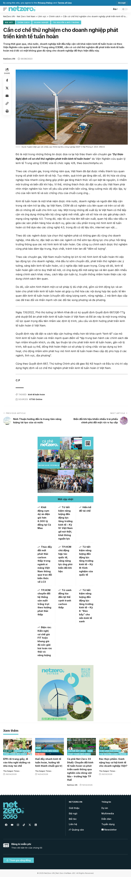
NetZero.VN (9, 59)
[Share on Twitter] (7, 88)
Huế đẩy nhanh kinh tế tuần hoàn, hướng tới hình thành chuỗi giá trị (48, 762)
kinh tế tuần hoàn (36, 394)
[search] (109, 9)
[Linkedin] (36, 825)
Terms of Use (65, 3)
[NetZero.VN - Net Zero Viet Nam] (22, 9)
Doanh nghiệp (41, 22)
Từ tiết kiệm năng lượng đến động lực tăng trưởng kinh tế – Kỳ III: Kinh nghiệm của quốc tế (86, 560)
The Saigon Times (11, 771)
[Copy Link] (7, 103)
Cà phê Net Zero (76, 751)
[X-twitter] (30, 825)
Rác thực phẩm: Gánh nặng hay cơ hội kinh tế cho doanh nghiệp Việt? (113, 762)
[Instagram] (18, 825)
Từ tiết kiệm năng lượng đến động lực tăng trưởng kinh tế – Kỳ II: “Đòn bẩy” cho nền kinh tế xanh (86, 606)
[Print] (7, 111)
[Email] (7, 96)
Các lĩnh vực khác (110, 751)
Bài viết (9, 22)
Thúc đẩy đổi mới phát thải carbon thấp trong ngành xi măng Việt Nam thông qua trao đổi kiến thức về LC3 (45, 564)
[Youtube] (12, 825)
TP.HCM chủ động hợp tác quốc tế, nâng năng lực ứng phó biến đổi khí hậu (65, 559)
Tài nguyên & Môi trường (66, 22)
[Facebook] (6, 825)
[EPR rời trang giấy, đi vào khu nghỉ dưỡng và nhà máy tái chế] (17, 746)
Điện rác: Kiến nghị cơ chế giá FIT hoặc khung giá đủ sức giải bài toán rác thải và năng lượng (45, 641)
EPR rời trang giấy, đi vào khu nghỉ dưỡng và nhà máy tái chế (16, 762)
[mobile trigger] (6, 9)
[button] (65, 499)
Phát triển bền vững (15, 754)
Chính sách (24, 22)
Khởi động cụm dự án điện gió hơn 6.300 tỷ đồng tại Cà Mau (44, 518)
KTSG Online (35, 399)
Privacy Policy (45, 3)
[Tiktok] (24, 825)
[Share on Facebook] (7, 80)
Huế (38, 748)
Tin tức (40, 754)
